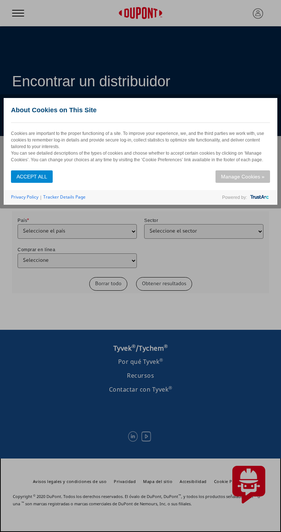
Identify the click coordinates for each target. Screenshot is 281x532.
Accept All (31, 177)
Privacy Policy (24, 197)
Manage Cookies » (243, 177)
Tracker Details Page (64, 197)
